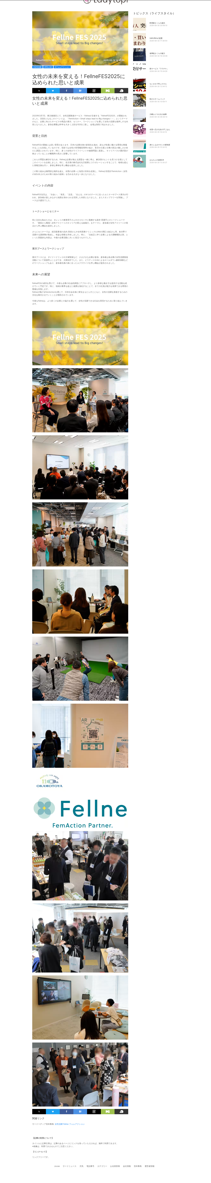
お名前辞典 (115, 1166)
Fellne (66, 1124)
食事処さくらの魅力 (157, 53)
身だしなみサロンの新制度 (160, 145)
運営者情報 (149, 1166)
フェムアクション (77, 1124)
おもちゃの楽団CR (157, 160)
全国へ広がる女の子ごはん (160, 129)
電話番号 (90, 1166)
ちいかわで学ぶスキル (158, 84)
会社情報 (127, 1166)
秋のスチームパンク (157, 99)
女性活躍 (59, 1124)
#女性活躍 (37, 67)
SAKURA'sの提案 (156, 38)
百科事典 (138, 1166)
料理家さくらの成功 (157, 23)
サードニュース (69, 1166)
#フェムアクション (62, 67)
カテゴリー (102, 1166)
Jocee (57, 1166)
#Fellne (48, 67)
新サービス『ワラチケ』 (159, 69)
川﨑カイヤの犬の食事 (158, 114)
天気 (81, 1166)
